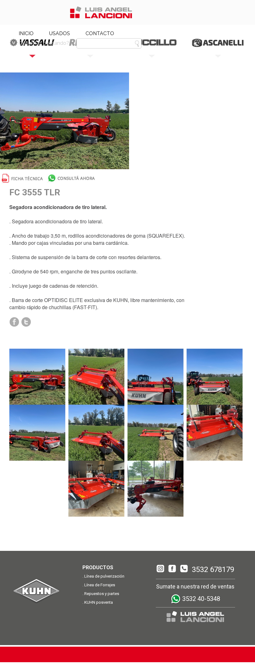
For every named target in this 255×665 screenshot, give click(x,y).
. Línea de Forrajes (98, 585)
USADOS (59, 33)
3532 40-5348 (200, 598)
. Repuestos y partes (100, 593)
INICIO (26, 33)
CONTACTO (100, 33)
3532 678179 (213, 569)
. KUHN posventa (97, 602)
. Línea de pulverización (103, 576)
